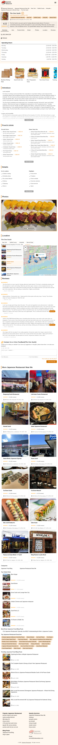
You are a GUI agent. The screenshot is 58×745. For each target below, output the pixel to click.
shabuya (31, 717)
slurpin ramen (32, 725)
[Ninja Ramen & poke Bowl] (43, 542)
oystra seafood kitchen (9, 717)
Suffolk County (40, 8)
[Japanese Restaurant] (7, 3)
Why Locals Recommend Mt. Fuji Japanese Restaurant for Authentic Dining (31, 702)
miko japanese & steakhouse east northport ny (40, 639)
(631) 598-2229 (7, 34)
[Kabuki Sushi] (15, 413)
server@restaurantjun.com (36, 738)
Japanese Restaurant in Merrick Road (10, 10)
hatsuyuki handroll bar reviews (9, 643)
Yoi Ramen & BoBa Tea (17, 622)
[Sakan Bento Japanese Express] (15, 445)
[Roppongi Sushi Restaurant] (15, 381)
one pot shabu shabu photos (8, 639)
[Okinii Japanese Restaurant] (43, 413)
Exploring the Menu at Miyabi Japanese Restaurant (24, 657)
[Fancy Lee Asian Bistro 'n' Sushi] (15, 542)
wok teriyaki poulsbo (23, 643)
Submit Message (51, 361)
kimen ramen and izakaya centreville (27, 641)
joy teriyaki (32, 721)
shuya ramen (6, 721)
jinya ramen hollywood (41, 646)
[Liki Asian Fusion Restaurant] (43, 381)
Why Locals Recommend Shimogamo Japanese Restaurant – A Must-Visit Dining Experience (32, 693)
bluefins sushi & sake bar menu (9, 641)
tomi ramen (49, 637)
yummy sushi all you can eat (10, 727)
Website (5, 38)
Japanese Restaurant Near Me (22, 8)
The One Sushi (24, 10)
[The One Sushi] (5, 17)
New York (33, 8)
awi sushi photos (40, 637)
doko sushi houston (27, 648)
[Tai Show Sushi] (15, 478)
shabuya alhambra (35, 643)
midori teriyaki (17, 648)
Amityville (48, 8)
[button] (43, 263)
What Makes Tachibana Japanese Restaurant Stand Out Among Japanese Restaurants (31, 684)
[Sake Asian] (43, 510)
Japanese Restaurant (8, 8)
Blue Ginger (18, 577)
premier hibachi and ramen (10, 715)
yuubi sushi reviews (22, 639)
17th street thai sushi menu (10, 723)
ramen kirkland (30, 637)
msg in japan (6, 734)
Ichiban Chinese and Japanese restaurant (22, 604)
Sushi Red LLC (17, 613)
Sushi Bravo (17, 586)
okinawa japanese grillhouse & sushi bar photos (13, 637)
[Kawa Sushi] (43, 445)
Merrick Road (53, 17)
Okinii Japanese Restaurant (40, 254)
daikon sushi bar (46, 643)
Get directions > (28, 244)
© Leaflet (41, 275)
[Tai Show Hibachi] (43, 478)
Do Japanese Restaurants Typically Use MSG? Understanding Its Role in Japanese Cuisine (28, 631)
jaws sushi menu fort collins (27, 646)
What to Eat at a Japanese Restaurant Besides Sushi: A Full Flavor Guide (30, 675)
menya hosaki (32, 723)
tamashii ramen (33, 719)
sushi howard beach (6, 648)
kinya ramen (32, 727)
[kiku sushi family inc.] (15, 510)
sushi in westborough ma (44, 641)
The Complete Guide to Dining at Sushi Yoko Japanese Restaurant (29, 666)
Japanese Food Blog (6, 568)
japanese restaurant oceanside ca (10, 646)
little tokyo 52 (6, 719)
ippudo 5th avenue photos (10, 725)
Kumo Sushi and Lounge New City (20, 595)
